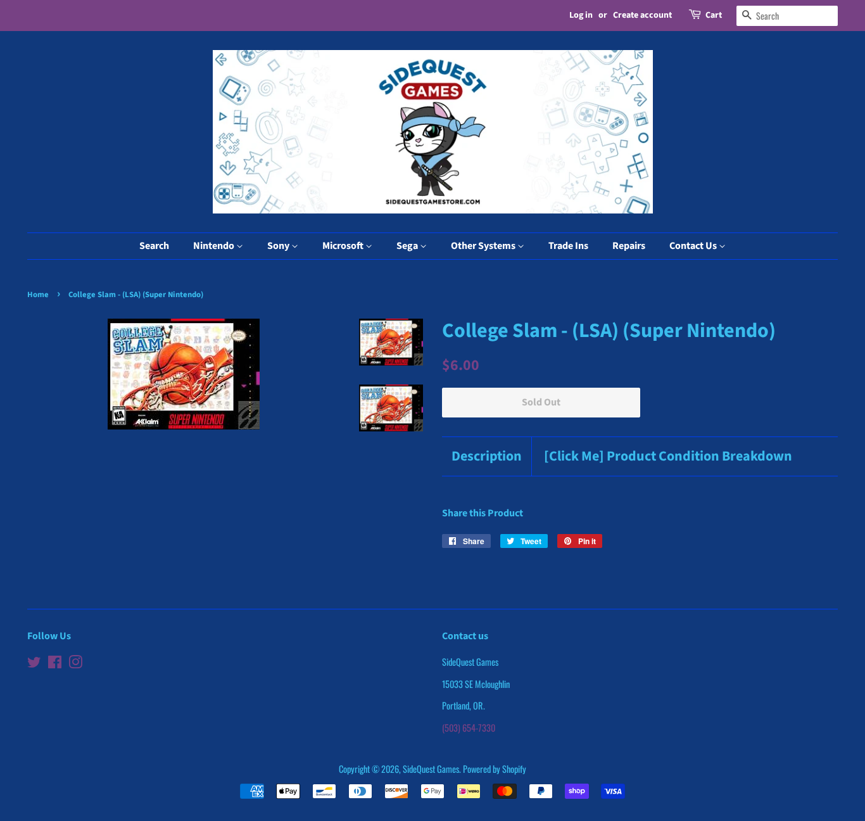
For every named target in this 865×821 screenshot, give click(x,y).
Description (486, 456)
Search (154, 246)
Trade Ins (568, 246)
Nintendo (214, 246)
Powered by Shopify (494, 768)
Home (38, 294)
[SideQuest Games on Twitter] (34, 663)
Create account (642, 15)
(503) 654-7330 (468, 727)
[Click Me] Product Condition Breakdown (668, 456)
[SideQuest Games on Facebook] (54, 663)
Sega (408, 246)
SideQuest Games (431, 768)
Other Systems (484, 246)
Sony (279, 246)
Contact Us (694, 246)
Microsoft (343, 246)
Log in (581, 15)
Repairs (628, 246)
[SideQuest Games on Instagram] (75, 663)
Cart (713, 15)
